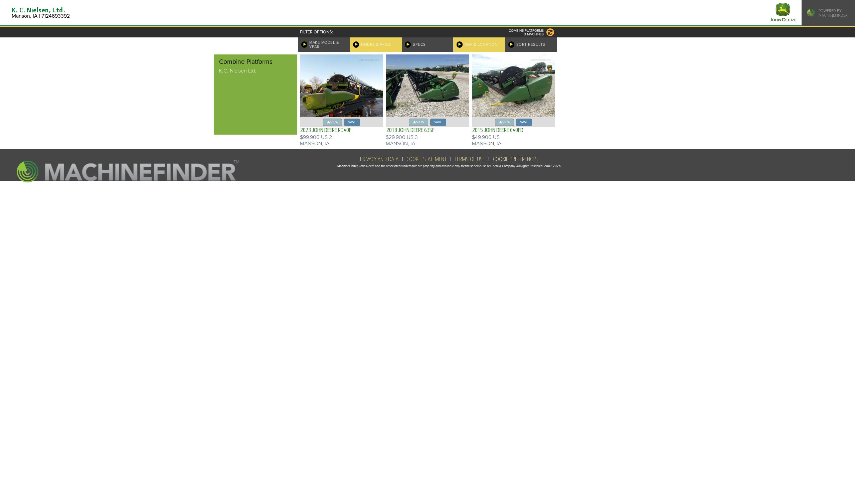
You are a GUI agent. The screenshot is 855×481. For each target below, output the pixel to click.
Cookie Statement (426, 159)
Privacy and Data (379, 159)
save (352, 122)
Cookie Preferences (515, 159)
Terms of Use (470, 159)
